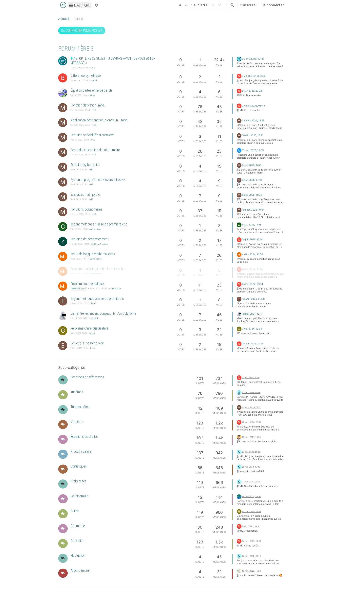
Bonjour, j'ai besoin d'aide (87, 343)
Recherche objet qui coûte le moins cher (97, 269)
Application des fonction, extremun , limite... (99, 120)
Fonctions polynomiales (86, 209)
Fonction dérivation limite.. (88, 105)
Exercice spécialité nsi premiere (92, 135)
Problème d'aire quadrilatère (89, 328)
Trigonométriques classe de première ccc (98, 224)
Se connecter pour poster (81, 30)
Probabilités (78, 481)
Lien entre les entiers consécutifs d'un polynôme (103, 313)
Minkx (92, 95)
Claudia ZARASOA (99, 243)
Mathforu (81, 5)
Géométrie (78, 526)
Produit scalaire (81, 451)
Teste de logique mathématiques (92, 254)
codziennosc (95, 229)
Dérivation (77, 541)
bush (94, 80)
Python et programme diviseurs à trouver (98, 179)
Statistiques (79, 466)
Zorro (92, 67)
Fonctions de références (87, 377)
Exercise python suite (85, 165)
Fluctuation (78, 555)
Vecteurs (77, 422)
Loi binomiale (79, 496)
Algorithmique (80, 570)
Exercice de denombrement (89, 239)
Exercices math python (86, 194)
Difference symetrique (85, 75)
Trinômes (77, 392)
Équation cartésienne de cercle (91, 90)
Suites (75, 511)
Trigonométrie (80, 407)
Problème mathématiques (87, 284)
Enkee (93, 348)
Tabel (93, 303)
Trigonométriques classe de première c (97, 298)
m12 (94, 110)
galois (92, 333)
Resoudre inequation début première (95, 150)
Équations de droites (84, 436)
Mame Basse (96, 258)
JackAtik (94, 318)
